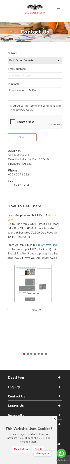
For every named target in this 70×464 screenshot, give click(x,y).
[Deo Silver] (35, 9)
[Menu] (11, 9)
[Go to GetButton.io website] (61, 460)
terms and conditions (42, 106)
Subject (12, 53)
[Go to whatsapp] (61, 453)
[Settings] (58, 9)
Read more (21, 449)
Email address (17, 69)
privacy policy (24, 110)
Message (14, 84)
